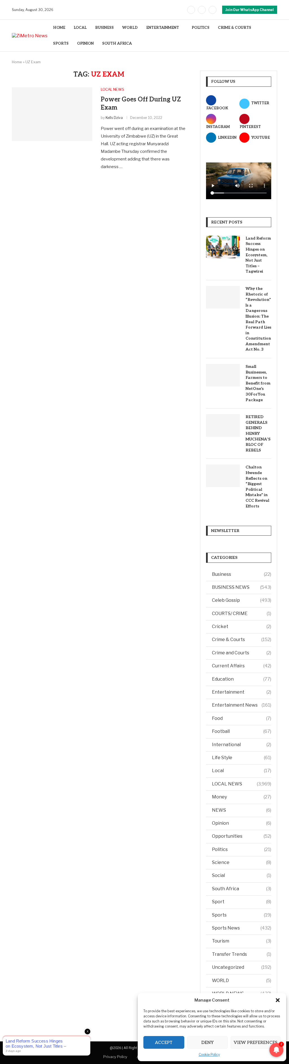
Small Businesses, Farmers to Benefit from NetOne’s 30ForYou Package (258, 383)
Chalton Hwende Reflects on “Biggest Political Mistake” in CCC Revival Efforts (257, 486)
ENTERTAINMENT (162, 27)
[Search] (274, 35)
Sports (241, 915)
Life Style (241, 757)
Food (241, 718)
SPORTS (61, 43)
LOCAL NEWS (241, 784)
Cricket (241, 626)
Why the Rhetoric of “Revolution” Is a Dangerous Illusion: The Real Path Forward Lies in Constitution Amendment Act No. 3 (258, 319)
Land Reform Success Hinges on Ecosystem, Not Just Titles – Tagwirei (258, 255)
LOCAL (80, 27)
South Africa (241, 888)
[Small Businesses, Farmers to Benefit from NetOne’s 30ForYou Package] (223, 375)
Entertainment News (241, 705)
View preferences (255, 1042)
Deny (207, 1042)
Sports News (241, 928)
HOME (59, 27)
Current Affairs (241, 665)
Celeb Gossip (241, 600)
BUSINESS (104, 27)
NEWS (241, 810)
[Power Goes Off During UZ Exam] (52, 114)
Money (241, 797)
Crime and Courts (241, 652)
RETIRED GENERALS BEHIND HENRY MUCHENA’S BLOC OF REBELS (258, 433)
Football (241, 731)
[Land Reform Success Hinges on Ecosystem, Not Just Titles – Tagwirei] (223, 247)
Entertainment (241, 692)
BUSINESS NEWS (241, 587)
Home (17, 62)
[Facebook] (191, 10)
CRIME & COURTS (234, 27)
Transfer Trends (241, 954)
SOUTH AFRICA (117, 43)
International (241, 744)
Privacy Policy (115, 1056)
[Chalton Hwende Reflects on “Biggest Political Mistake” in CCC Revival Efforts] (223, 475)
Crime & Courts (241, 639)
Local (241, 770)
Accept (163, 1042)
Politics (241, 849)
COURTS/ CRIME (241, 613)
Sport (241, 901)
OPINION (85, 43)
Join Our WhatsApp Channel (249, 10)
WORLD (130, 27)
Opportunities (241, 836)
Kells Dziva (114, 118)
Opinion (241, 823)
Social (241, 875)
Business (241, 574)
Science (241, 862)
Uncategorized (241, 967)
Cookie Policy (209, 1054)
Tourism (241, 941)
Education (241, 679)
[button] (278, 1000)
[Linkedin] (212, 10)
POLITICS (200, 27)
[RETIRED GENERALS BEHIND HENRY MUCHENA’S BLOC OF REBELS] (223, 425)
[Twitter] (202, 10)
